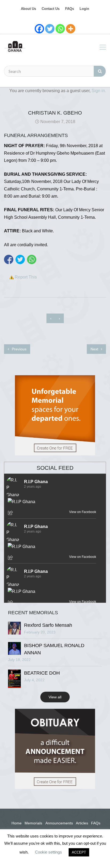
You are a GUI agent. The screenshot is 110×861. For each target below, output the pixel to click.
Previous (18, 349)
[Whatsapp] (60, 28)
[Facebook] (39, 28)
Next (95, 349)
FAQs (69, 9)
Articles (82, 823)
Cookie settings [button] (48, 852)
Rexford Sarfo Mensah (48, 625)
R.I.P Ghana (36, 481)
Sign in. (99, 90)
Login (84, 9)
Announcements (59, 823)
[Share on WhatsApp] (31, 259)
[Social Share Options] (11, 513)
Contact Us (51, 9)
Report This (26, 277)
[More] (70, 28)
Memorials (33, 823)
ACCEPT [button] (79, 852)
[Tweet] (20, 259)
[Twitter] (49, 28)
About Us (28, 9)
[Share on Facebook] (8, 259)
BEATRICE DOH (42, 673)
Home (16, 823)
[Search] (100, 71)
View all (55, 697)
